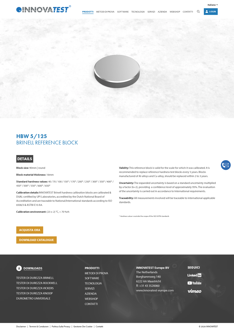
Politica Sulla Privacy (61, 326)
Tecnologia (138, 11)
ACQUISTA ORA (29, 230)
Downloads (32, 268)
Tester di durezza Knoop (34, 293)
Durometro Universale (33, 298)
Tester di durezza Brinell (35, 278)
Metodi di (105, 11)
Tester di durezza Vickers (35, 288)
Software (123, 11)
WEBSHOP (175, 11)
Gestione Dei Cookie (83, 326)
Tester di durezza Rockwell (37, 283)
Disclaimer (21, 326)
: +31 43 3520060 (147, 286)
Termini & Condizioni (38, 326)
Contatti (188, 11)
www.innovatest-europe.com (155, 290)
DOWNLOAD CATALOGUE (36, 240)
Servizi (151, 11)
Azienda (162, 11)
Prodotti (88, 11)
